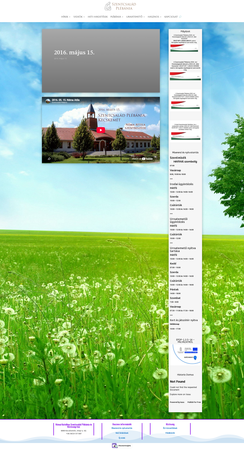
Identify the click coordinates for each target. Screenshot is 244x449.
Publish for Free (194, 402)
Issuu (182, 402)
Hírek (64, 17)
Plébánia (115, 17)
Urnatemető (134, 17)
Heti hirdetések (98, 17)
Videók (77, 17)
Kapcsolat (171, 17)
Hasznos (153, 17)
